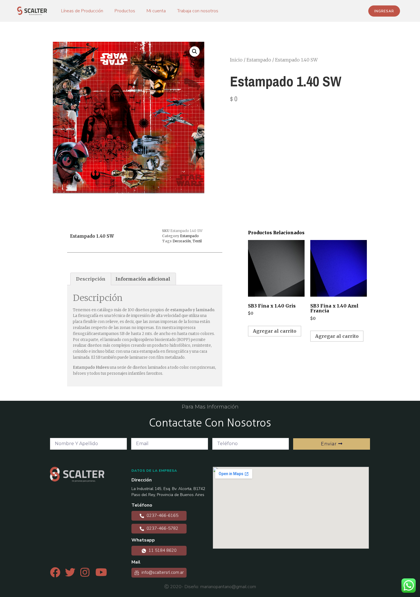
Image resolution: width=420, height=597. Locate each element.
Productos (125, 11)
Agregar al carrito (274, 331)
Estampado (259, 60)
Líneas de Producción (82, 11)
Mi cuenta (156, 11)
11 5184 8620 (162, 550)
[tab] (90, 279)
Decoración (182, 241)
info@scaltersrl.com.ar (162, 572)
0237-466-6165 (161, 515)
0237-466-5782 (161, 528)
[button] (384, 11)
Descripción (90, 279)
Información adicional (142, 279)
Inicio (236, 60)
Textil (197, 241)
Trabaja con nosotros (197, 11)
